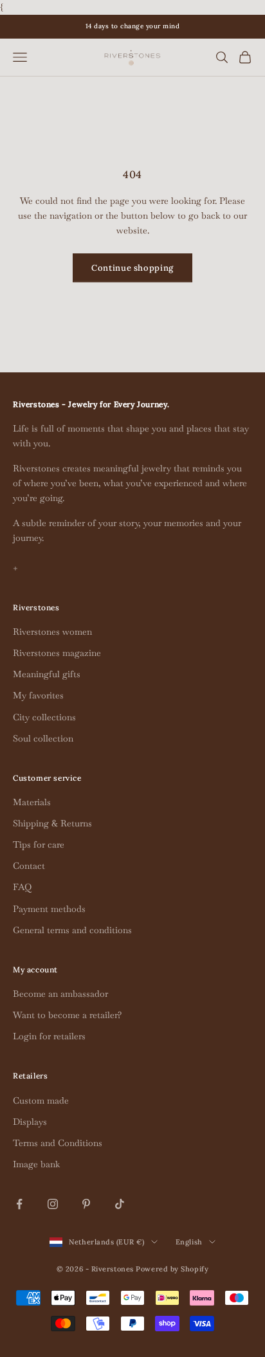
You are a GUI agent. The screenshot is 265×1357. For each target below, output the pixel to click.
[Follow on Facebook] (19, 1204)
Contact (29, 865)
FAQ (22, 887)
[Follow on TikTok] (119, 1204)
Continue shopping (132, 267)
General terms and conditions (72, 930)
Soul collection (43, 738)
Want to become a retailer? (67, 1015)
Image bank (36, 1164)
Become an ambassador (60, 993)
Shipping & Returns (52, 823)
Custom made (41, 1100)
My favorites (38, 695)
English (189, 1241)
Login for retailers (49, 1036)
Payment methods (49, 909)
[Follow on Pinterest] (86, 1204)
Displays (30, 1121)
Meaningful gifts (46, 674)
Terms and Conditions (57, 1143)
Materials (32, 802)
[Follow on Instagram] (52, 1204)
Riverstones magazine (57, 653)
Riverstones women (52, 631)
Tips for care (38, 844)
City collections (44, 717)
